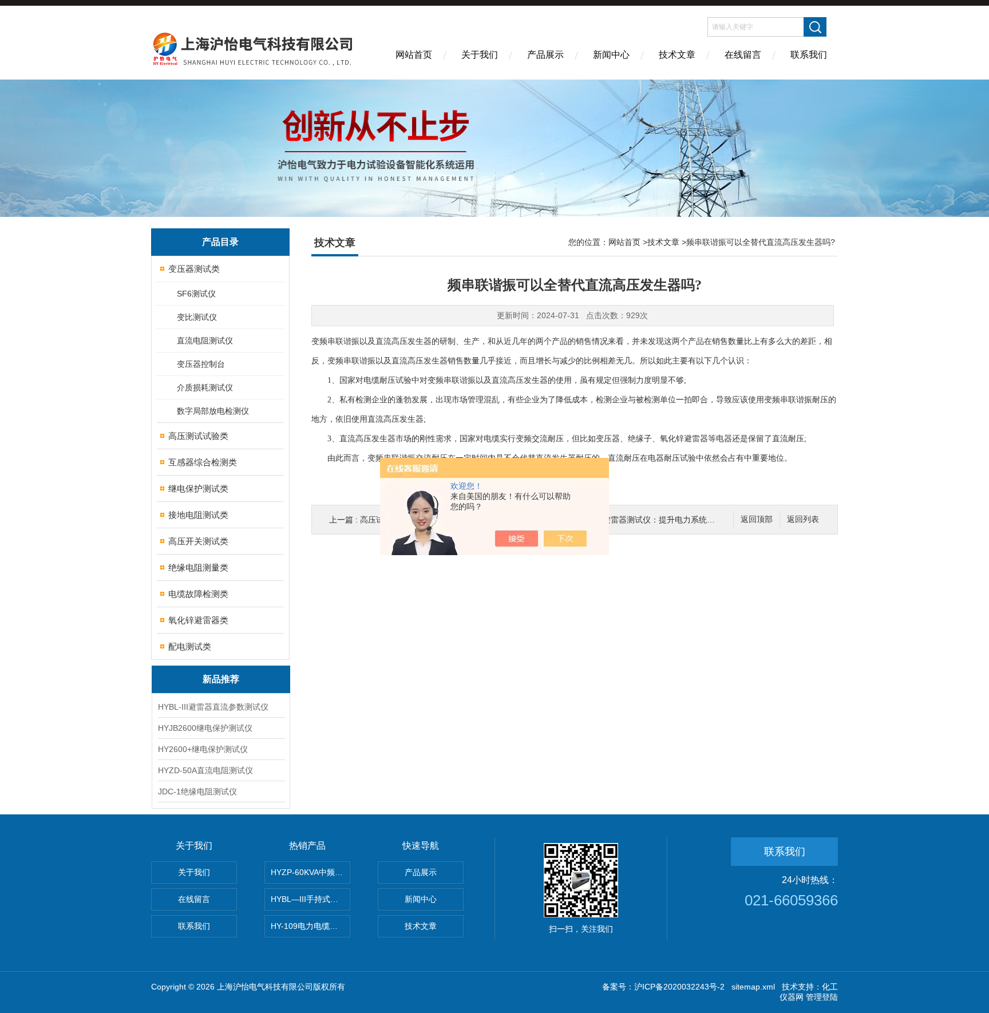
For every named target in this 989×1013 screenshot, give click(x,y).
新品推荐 (221, 679)
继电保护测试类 (198, 488)
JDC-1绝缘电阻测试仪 (197, 791)
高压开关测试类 (198, 541)
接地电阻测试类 (198, 515)
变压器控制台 (201, 364)
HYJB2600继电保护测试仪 (205, 728)
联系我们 (808, 55)
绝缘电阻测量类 (198, 567)
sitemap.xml (753, 986)
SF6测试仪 (196, 293)
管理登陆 (822, 997)
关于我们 (479, 55)
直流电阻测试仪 (205, 340)
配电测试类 (189, 646)
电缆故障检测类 (198, 594)
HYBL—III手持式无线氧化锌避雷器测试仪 (310, 899)
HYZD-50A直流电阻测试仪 (205, 770)
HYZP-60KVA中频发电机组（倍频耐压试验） (310, 872)
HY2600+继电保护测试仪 (203, 749)
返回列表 (803, 519)
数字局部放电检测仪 (213, 411)
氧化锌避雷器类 (198, 620)
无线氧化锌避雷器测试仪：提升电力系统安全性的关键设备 (667, 519)
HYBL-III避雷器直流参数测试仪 (213, 706)
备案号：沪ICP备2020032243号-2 (663, 986)
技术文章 (677, 55)
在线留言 (743, 55)
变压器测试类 (194, 269)
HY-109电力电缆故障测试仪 (310, 926)
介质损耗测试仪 (205, 387)
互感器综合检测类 (202, 462)
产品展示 (545, 55)
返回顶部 (757, 519)
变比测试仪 (197, 317)
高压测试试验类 (198, 436)
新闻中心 (611, 55)
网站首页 (413, 55)
